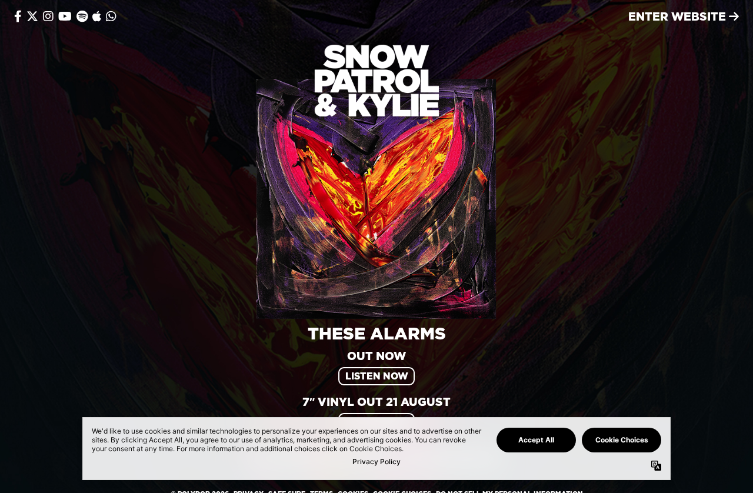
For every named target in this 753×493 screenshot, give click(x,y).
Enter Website (678, 16)
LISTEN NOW (376, 375)
